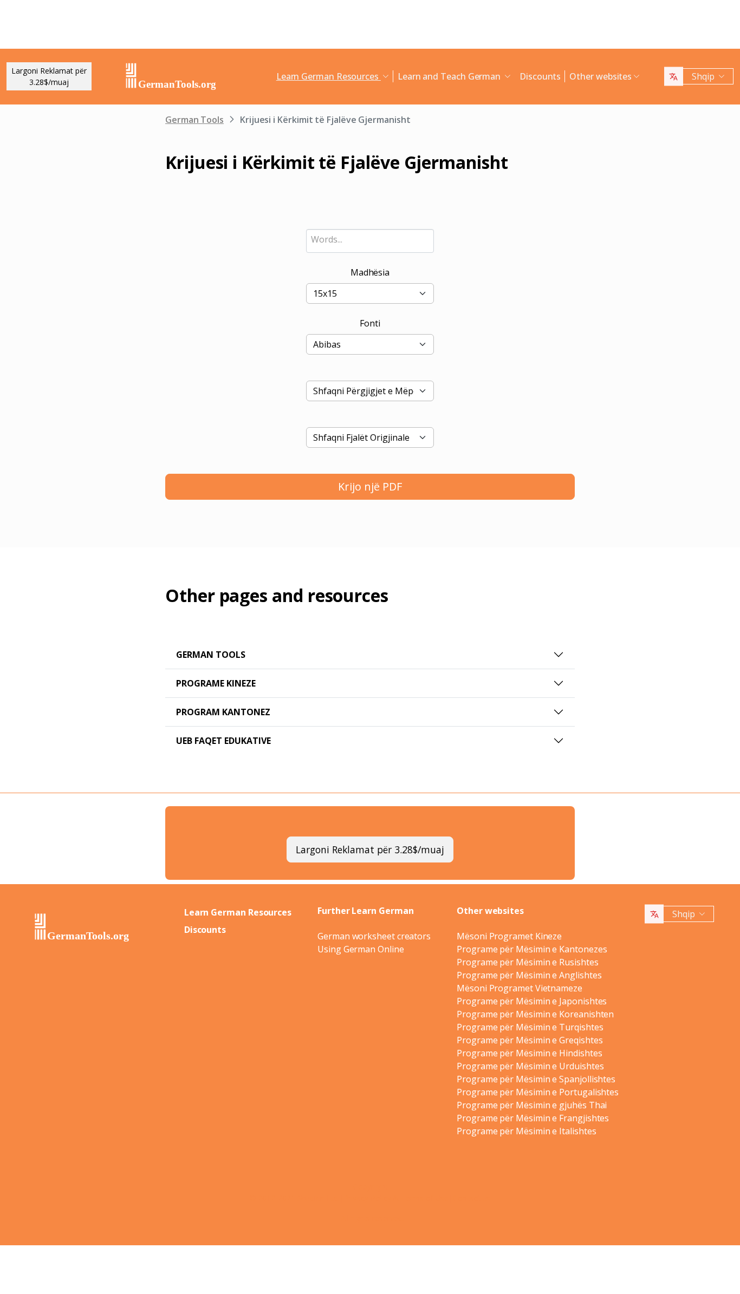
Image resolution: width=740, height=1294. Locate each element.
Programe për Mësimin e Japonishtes (532, 1001)
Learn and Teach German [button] (450, 76)
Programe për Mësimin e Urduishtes (530, 1066)
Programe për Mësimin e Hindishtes (529, 1053)
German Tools (194, 120)
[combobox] (370, 241)
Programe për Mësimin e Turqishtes (530, 1027)
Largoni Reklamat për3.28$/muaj (49, 76)
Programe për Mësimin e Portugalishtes (538, 1092)
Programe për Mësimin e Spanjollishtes (536, 1079)
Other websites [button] (600, 76)
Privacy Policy (367, 1198)
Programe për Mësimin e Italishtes (526, 1131)
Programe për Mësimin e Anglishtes (529, 975)
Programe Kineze (216, 683)
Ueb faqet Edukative (223, 741)
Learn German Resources (237, 912)
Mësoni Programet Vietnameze (519, 988)
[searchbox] (370, 239)
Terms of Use (425, 1198)
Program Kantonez (223, 712)
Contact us (471, 1198)
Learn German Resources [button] (328, 76)
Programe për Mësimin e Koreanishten (535, 1014)
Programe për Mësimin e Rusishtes (527, 962)
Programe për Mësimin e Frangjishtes (533, 1118)
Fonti (370, 323)
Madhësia (370, 272)
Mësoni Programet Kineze (509, 936)
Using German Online (360, 949)
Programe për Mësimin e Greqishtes (529, 1040)
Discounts (540, 76)
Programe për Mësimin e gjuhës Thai (532, 1105)
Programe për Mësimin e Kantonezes (532, 949)
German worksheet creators (374, 936)
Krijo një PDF (370, 486)
